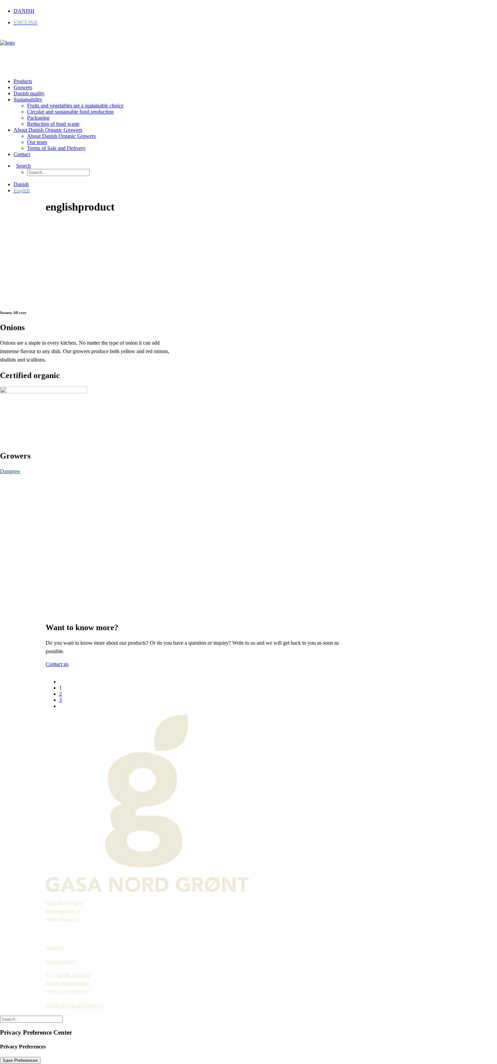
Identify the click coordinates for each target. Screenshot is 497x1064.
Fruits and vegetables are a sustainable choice (75, 105)
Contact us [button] (57, 664)
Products (23, 81)
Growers (23, 87)
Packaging (38, 118)
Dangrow (10, 471)
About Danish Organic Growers (48, 130)
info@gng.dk (75, 983)
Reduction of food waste (53, 124)
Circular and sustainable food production (70, 112)
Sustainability (28, 99)
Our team (37, 142)
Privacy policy (61, 961)
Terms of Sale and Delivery (56, 148)
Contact (22, 154)
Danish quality (29, 93)
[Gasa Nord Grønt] (248, 53)
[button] (22, 166)
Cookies (54, 947)
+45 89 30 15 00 (72, 975)
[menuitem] (255, 11)
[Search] (31, 1019)
